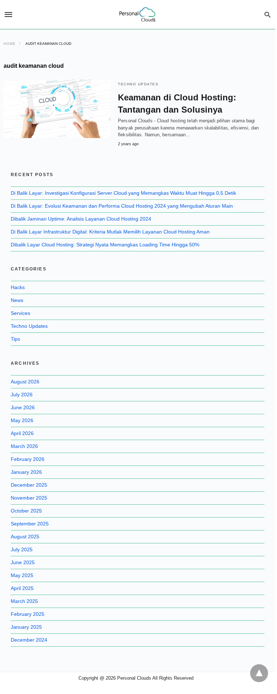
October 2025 (26, 511)
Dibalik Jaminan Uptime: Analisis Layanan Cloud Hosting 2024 (81, 219)
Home (10, 44)
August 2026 (25, 381)
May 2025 (22, 575)
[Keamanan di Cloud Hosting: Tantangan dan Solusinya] (57, 109)
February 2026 (27, 459)
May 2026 (22, 420)
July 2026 (22, 394)
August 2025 (25, 536)
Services (20, 313)
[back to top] (259, 673)
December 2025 (29, 485)
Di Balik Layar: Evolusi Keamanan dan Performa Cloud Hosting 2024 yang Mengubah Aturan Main (122, 206)
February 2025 (27, 614)
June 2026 (23, 407)
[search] (267, 14)
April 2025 (22, 588)
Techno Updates (138, 84)
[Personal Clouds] (137, 14)
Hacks (18, 287)
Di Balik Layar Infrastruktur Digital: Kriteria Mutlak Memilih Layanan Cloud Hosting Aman (110, 232)
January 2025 (26, 627)
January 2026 (26, 472)
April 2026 (22, 433)
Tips (15, 339)
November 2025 (29, 498)
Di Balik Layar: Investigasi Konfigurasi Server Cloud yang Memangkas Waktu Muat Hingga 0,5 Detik (123, 193)
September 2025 (30, 524)
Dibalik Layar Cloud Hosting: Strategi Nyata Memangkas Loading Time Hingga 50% (105, 244)
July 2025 (22, 549)
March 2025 (24, 601)
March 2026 (24, 446)
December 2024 (29, 640)
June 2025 (23, 562)
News (17, 300)
